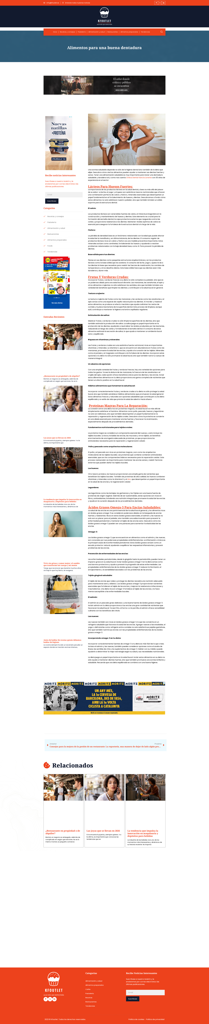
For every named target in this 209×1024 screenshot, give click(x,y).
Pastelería (82, 32)
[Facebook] (156, 3)
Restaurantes (112, 32)
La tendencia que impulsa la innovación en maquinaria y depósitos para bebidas (63, 500)
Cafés (87, 989)
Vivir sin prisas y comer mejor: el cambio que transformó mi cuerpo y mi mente (62, 564)
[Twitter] (160, 3)
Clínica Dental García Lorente (139, 177)
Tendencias (145, 32)
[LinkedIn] (163, 3)
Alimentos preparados (129, 32)
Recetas (88, 997)
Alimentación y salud (96, 32)
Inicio (55, 32)
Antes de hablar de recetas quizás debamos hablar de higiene (62, 641)
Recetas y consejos (67, 32)
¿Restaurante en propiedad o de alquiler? (62, 376)
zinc (129, 479)
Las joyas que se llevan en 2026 (57, 438)
